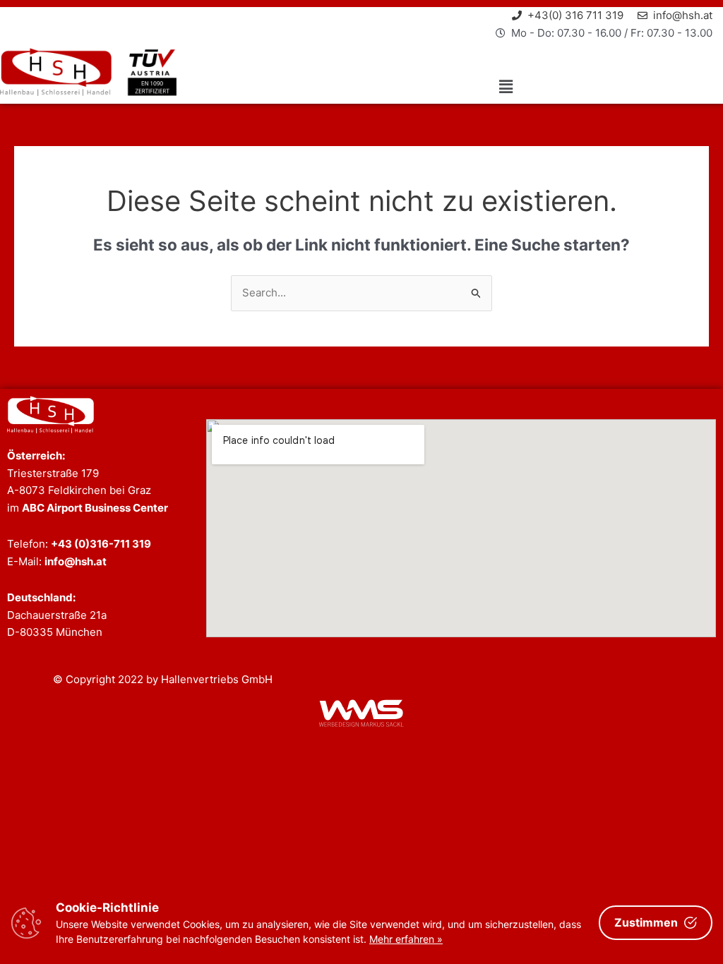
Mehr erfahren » (406, 939)
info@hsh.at (75, 561)
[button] (506, 87)
